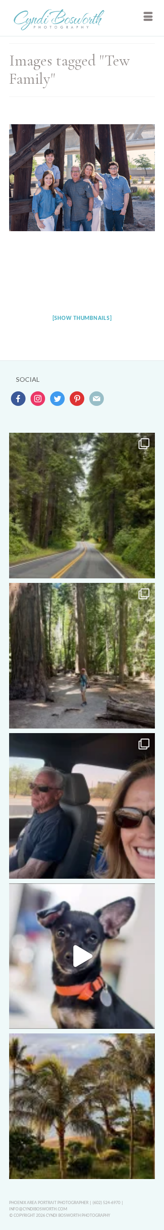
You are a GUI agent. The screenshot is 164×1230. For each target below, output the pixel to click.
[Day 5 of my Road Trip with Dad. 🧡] (82, 656)
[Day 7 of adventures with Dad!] (82, 505)
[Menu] (148, 18)
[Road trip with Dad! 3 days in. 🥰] (82, 806)
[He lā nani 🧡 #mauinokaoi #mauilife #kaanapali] (82, 1106)
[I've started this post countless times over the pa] (82, 956)
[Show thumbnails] (82, 318)
